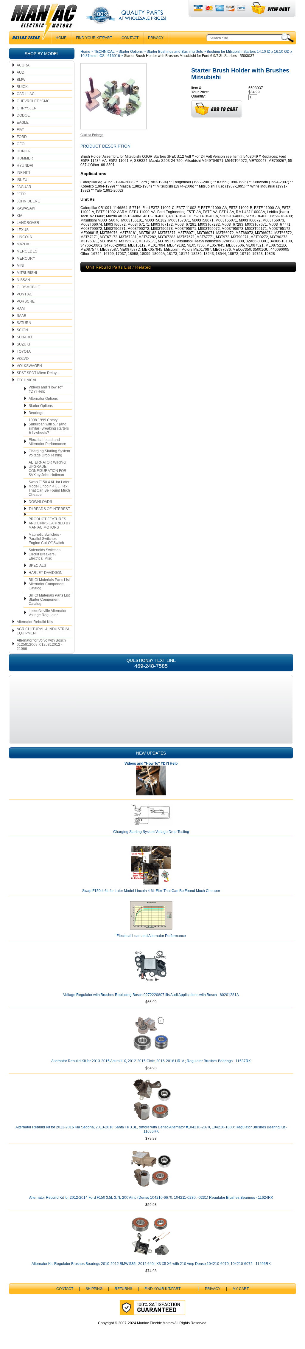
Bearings (36, 413)
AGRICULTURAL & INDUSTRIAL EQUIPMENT (43, 631)
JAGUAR (24, 187)
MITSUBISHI (27, 273)
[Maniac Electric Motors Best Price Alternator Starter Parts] (43, 23)
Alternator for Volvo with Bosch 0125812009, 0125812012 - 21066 (41, 644)
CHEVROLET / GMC (33, 101)
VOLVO (23, 359)
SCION (22, 330)
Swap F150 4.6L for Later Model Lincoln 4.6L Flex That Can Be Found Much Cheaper (49, 488)
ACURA (23, 65)
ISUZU (22, 180)
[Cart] (271, 8)
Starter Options (41, 406)
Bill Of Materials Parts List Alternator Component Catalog (49, 584)
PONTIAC (24, 294)
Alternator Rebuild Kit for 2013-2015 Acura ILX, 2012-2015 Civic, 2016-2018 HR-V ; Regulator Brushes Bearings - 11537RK (151, 1061)
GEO (20, 144)
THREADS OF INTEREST (49, 509)
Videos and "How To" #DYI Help (46, 389)
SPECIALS (37, 565)
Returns (123, 1289)
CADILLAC (26, 94)
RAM (21, 308)
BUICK (22, 87)
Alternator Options (43, 399)
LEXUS (23, 230)
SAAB (21, 316)
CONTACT (130, 38)
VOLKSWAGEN (29, 366)
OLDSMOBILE (28, 287)
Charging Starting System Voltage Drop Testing (49, 453)
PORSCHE (26, 301)
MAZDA (23, 244)
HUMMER (25, 158)
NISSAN (23, 280)
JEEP (21, 194)
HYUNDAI (25, 165)
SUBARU (24, 337)
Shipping (93, 1289)
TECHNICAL (27, 380)
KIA (19, 215)
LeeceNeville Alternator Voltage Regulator (47, 613)
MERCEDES (27, 251)
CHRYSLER (27, 108)
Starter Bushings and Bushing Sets (175, 51)
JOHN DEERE (28, 201)
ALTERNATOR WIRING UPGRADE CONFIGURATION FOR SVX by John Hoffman (47, 468)
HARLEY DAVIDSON (46, 573)
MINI (20, 266)
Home (85, 51)
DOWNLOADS (40, 502)
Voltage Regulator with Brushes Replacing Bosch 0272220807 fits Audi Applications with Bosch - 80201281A (151, 995)
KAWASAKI (26, 208)
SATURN (24, 323)
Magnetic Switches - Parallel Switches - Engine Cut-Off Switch (46, 538)
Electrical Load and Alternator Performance (47, 442)
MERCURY (26, 258)
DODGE (23, 115)
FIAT (20, 130)
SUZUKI (23, 344)
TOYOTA (24, 351)
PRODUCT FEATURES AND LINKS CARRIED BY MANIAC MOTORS (50, 523)
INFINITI (23, 173)
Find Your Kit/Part (94, 38)
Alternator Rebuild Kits (35, 622)
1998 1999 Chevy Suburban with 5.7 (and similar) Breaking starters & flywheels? (49, 426)
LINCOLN (24, 237)
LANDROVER (28, 223)
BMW (21, 80)
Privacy (156, 38)
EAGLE (23, 122)
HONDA (23, 151)
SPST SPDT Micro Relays (37, 373)
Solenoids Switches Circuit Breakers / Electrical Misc (44, 554)
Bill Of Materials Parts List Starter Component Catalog (49, 599)
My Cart (241, 1289)
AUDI (21, 72)
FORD (22, 137)
